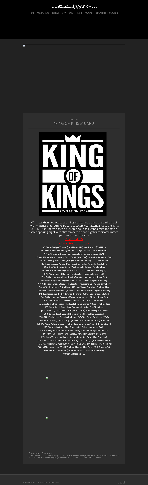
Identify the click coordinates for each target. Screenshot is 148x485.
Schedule (55, 13)
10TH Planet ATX (36, 456)
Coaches (79, 13)
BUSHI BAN (62, 456)
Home (32, 13)
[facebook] (121, 482)
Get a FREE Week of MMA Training (107, 13)
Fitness (93, 456)
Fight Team (86, 456)
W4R (93, 458)
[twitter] (119, 482)
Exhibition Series (78, 456)
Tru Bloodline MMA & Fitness (74, 7)
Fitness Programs (43, 13)
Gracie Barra (99, 456)
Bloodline (50, 456)
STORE (71, 13)
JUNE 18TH (115, 456)
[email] (124, 482)
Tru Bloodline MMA (86, 458)
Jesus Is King (107, 456)
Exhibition (69, 456)
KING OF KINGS (33, 458)
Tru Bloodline (75, 458)
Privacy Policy (57, 482)
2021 (42, 456)
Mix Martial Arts (43, 458)
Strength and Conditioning (62, 458)
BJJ (45, 456)
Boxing (56, 456)
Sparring (51, 458)
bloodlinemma (35, 453)
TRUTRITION (89, 13)
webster (98, 458)
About (64, 13)
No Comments (48, 453)
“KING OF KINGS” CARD (74, 123)
